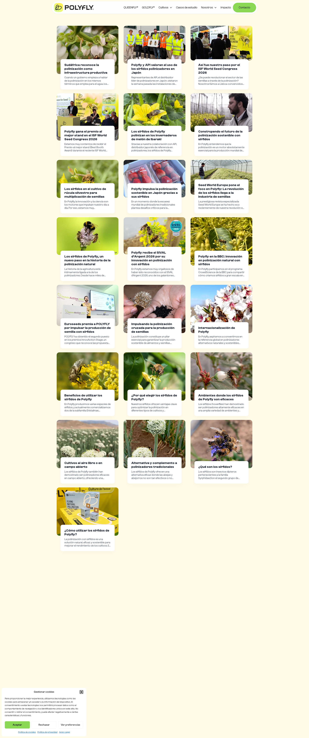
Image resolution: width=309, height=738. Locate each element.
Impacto (226, 7)
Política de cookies (27, 732)
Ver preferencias (70, 725)
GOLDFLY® (148, 7)
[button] (81, 692)
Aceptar (17, 725)
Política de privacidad (47, 732)
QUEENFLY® (131, 7)
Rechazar (44, 725)
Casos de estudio (186, 7)
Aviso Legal (64, 732)
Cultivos (163, 7)
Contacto (244, 7)
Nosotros (207, 7)
